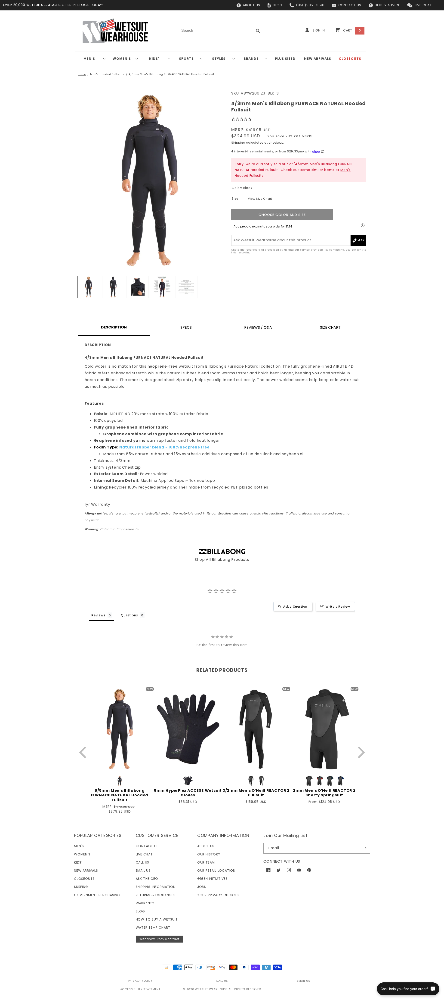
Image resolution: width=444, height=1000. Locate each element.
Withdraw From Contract (159, 939)
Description (114, 327)
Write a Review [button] (338, 606)
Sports (186, 59)
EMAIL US (303, 981)
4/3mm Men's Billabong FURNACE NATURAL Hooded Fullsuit (171, 74)
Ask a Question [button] (295, 606)
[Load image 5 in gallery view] (187, 287)
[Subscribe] (365, 848)
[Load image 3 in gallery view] (137, 287)
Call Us (142, 862)
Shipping (238, 143)
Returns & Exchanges (156, 895)
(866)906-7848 (310, 5)
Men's (89, 59)
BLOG (277, 5)
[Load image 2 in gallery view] (113, 287)
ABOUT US (251, 5)
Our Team (206, 862)
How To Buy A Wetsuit (157, 919)
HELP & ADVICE (387, 5)
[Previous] (84, 752)
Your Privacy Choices (218, 895)
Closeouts (84, 878)
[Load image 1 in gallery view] (89, 287)
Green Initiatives (212, 878)
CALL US (222, 981)
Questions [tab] (129, 615)
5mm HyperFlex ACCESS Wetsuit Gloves (188, 793)
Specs (186, 327)
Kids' (154, 59)
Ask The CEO (147, 878)
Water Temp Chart (153, 927)
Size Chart (330, 327)
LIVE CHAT (423, 5)
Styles (218, 59)
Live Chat (144, 854)
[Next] (360, 752)
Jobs (201, 886)
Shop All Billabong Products (222, 559)
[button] (91, 58)
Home (82, 74)
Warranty (145, 903)
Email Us (143, 870)
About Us (205, 846)
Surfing (81, 886)
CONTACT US (349, 5)
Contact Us (147, 846)
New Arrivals (86, 870)
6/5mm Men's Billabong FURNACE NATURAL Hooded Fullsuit (119, 795)
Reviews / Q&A (258, 327)
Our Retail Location (216, 870)
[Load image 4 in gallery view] (162, 287)
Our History (208, 854)
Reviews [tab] (98, 615)
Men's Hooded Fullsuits (107, 74)
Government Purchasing (97, 895)
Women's (122, 59)
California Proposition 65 (112, 529)
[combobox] (210, 30)
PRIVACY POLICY (140, 981)
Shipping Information (156, 886)
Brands (251, 59)
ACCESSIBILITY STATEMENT (140, 989)
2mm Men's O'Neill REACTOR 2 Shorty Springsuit (324, 793)
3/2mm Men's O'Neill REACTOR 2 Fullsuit (256, 793)
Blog (140, 911)
